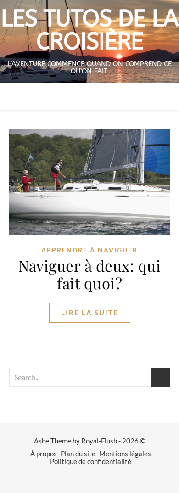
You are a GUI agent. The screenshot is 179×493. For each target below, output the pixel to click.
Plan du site (78, 453)
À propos (43, 453)
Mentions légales (125, 453)
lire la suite (89, 312)
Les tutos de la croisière (89, 30)
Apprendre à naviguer (89, 250)
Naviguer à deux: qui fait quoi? (89, 274)
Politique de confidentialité (90, 461)
